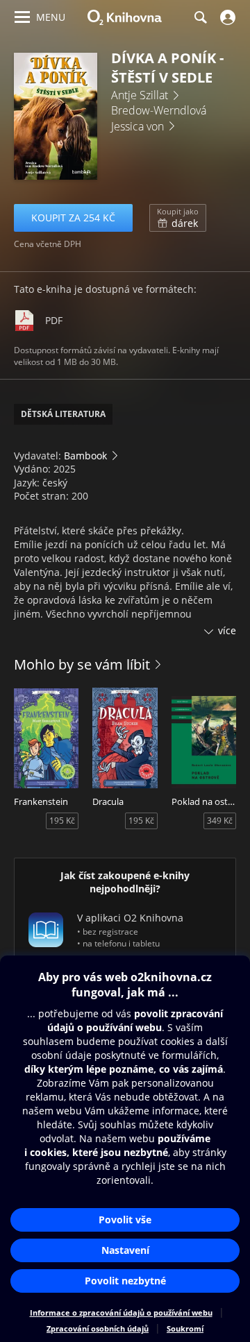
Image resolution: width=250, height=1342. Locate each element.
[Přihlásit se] (226, 17)
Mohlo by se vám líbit (82, 664)
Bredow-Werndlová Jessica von (158, 118)
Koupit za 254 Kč (73, 217)
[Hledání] (200, 17)
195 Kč (62, 820)
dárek (178, 218)
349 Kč (220, 820)
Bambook (85, 455)
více (227, 630)
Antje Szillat (139, 95)
